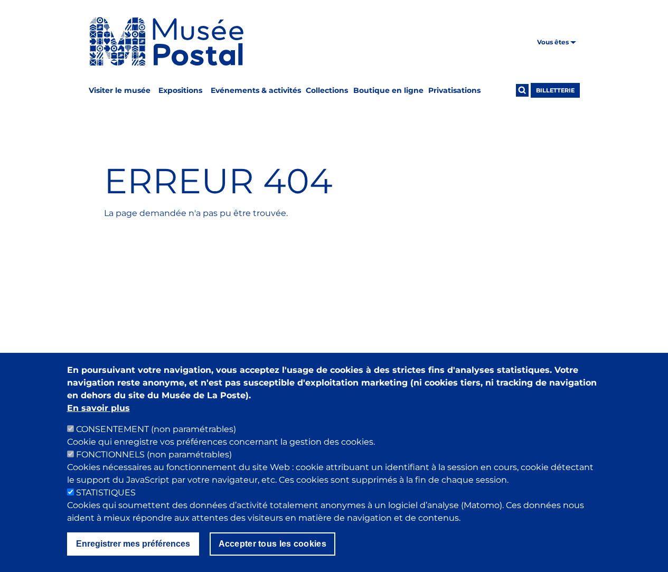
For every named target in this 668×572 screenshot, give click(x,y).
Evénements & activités (256, 90)
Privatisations (454, 90)
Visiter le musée (119, 90)
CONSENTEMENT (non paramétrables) (156, 429)
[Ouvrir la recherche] (522, 90)
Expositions (180, 90)
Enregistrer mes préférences (133, 543)
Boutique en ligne (388, 90)
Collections (327, 90)
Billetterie (555, 90)
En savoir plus (98, 408)
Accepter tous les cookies (273, 543)
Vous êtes (553, 42)
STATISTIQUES (106, 492)
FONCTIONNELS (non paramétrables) (154, 454)
